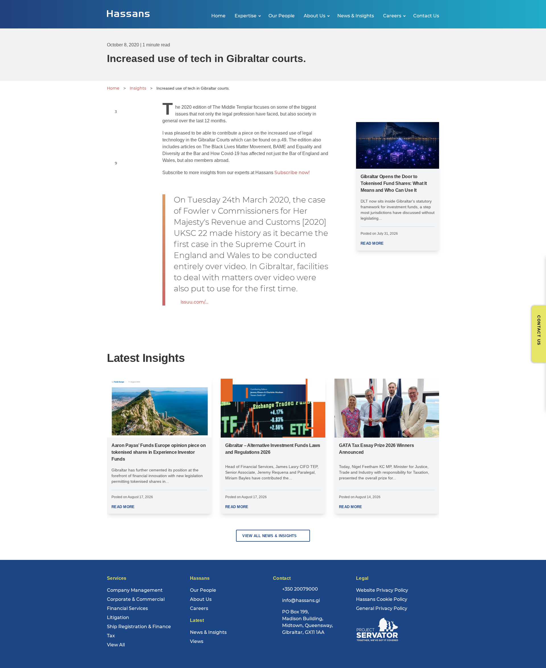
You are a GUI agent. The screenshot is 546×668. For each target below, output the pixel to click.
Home (218, 15)
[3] (110, 111)
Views (196, 641)
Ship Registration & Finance (139, 626)
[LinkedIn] (303, 647)
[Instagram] (316, 647)
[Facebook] (277, 647)
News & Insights (355, 15)
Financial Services (127, 608)
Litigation (118, 617)
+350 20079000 (300, 589)
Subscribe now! (292, 172)
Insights (138, 88)
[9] (110, 163)
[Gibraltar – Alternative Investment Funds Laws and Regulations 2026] (273, 408)
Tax (111, 635)
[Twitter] (290, 647)
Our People (281, 15)
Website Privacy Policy (382, 590)
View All (116, 645)
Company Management (135, 590)
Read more (372, 243)
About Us (314, 15)
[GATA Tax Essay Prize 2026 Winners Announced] (386, 408)
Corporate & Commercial (136, 599)
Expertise (246, 15)
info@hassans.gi (301, 600)
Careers (392, 15)
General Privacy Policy (381, 608)
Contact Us (426, 15)
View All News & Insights (269, 536)
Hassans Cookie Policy (381, 599)
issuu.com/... (194, 302)
